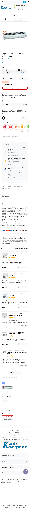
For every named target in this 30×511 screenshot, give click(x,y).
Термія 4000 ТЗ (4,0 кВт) (7, 397)
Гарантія (26, 19)
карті (20, 155)
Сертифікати (9, 19)
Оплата (18, 19)
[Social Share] (3, 78)
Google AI (22, 72)
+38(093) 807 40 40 (21, 8)
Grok (9, 72)
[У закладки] (7, 392)
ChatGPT (9, 70)
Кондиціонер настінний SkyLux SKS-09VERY (17, 294)
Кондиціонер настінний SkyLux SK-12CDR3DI (17, 274)
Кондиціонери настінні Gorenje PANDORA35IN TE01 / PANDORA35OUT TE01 (17, 352)
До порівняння (8, 419)
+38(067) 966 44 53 (21, 6)
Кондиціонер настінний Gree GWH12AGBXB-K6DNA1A (16, 314)
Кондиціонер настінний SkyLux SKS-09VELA (17, 254)
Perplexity (22, 70)
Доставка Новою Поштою (12, 148)
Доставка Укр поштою (14, 158)
